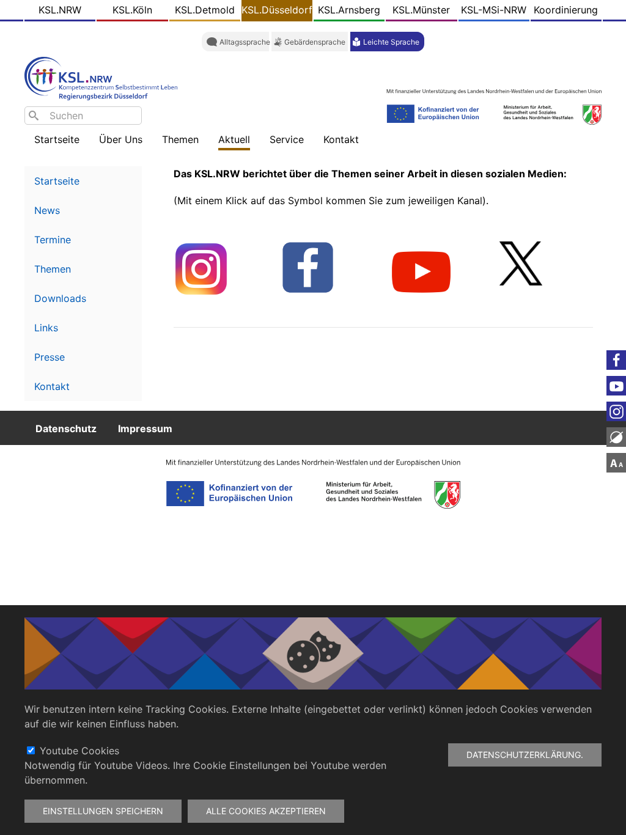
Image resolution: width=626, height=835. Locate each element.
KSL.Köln (132, 10)
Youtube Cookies (79, 751)
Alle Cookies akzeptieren (266, 811)
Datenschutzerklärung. (524, 754)
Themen (52, 269)
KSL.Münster (421, 10)
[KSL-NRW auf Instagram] (201, 268)
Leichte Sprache (391, 41)
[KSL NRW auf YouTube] (421, 271)
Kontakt (52, 386)
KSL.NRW (60, 10)
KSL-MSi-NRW (493, 10)
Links (46, 328)
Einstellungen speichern (103, 811)
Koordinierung (566, 10)
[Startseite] (103, 77)
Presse (49, 357)
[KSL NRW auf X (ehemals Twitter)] (520, 262)
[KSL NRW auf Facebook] (308, 266)
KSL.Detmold (205, 10)
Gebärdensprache (314, 41)
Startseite (56, 139)
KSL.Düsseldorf (276, 10)
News (47, 210)
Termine (52, 240)
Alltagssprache (244, 41)
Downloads (60, 298)
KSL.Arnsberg (349, 10)
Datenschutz (66, 428)
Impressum (145, 428)
